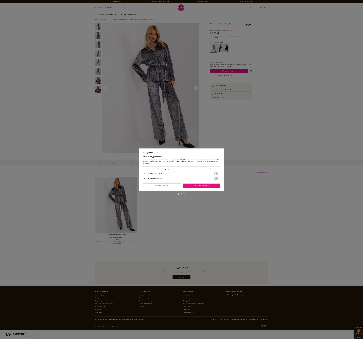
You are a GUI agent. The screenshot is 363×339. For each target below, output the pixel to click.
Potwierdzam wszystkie (202, 185)
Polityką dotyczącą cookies (185, 159)
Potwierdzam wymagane (161, 185)
